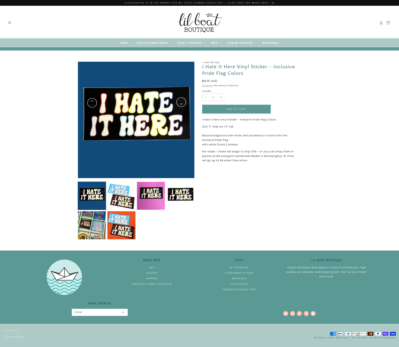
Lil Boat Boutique (337, 337)
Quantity (206, 91)
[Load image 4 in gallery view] (180, 196)
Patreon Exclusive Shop (239, 289)
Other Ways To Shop (239, 273)
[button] (9, 22)
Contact (152, 273)
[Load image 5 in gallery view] (92, 225)
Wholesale (239, 278)
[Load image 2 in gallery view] (121, 196)
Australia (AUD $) (15, 336)
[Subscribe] (122, 312)
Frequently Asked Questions (152, 284)
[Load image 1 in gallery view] (92, 196)
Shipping (207, 85)
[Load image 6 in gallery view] (121, 225)
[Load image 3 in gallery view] (151, 196)
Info (152, 267)
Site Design (359, 337)
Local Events (239, 284)
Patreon (152, 278)
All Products (239, 267)
